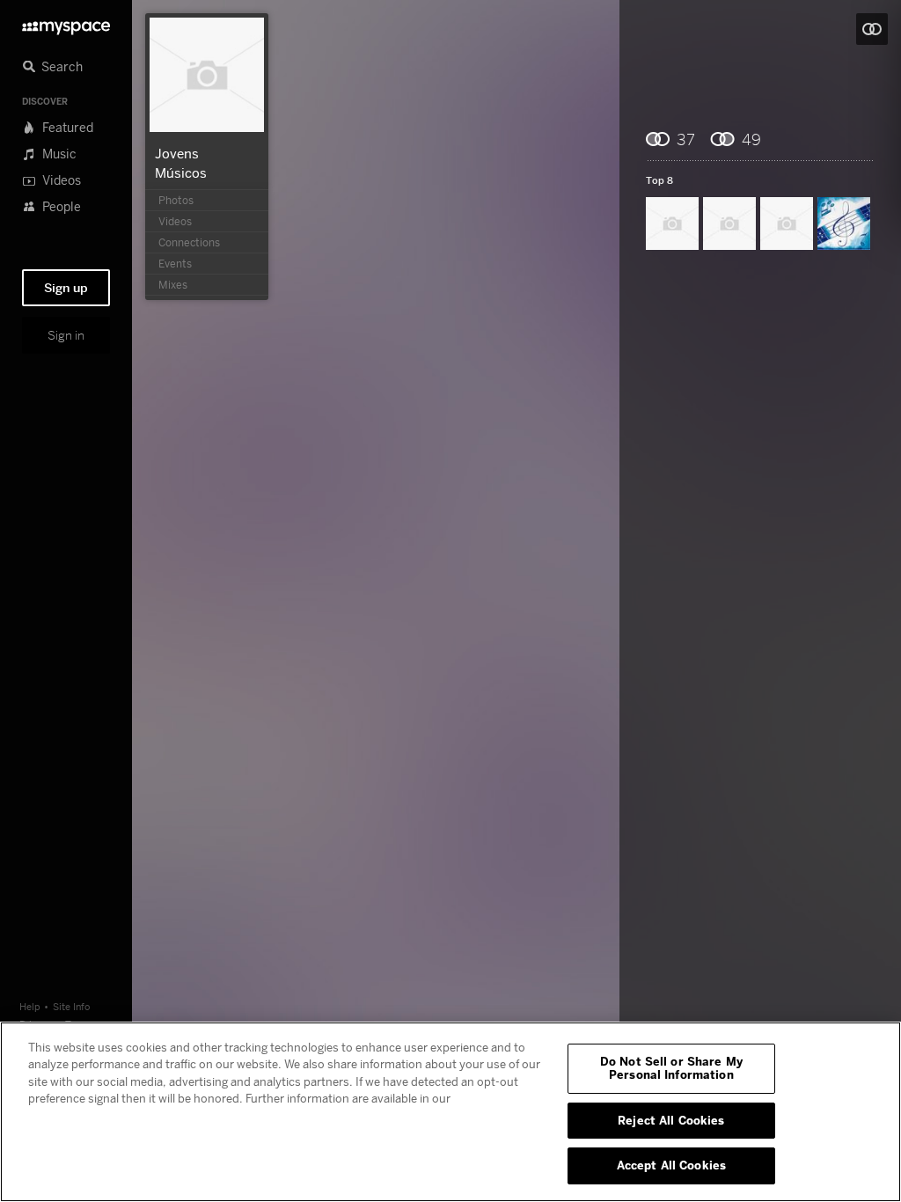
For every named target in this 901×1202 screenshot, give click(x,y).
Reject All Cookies (671, 1120)
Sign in (66, 335)
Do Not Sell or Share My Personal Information (671, 1068)
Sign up (66, 288)
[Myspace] (66, 23)
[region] (450, 1112)
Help (29, 1006)
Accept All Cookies (671, 1165)
